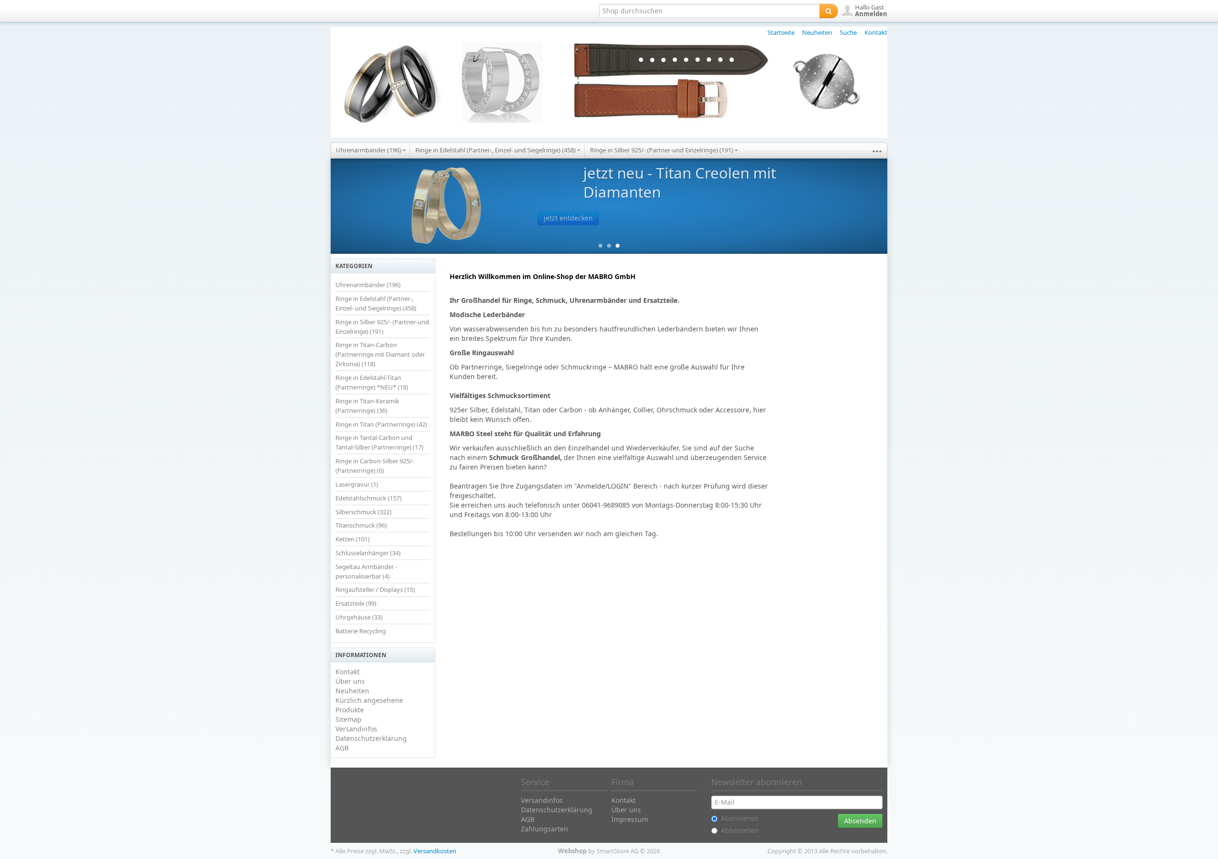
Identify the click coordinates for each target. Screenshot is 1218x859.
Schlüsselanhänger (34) (368, 553)
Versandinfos (356, 728)
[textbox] (709, 11)
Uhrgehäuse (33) (359, 617)
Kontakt (875, 32)
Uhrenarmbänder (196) (369, 150)
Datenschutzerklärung (371, 738)
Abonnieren (739, 818)
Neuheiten (817, 32)
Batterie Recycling (360, 631)
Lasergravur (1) (356, 484)
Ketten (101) (352, 539)
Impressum (629, 819)
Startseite (781, 32)
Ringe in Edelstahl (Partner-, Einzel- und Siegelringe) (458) (496, 150)
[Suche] (828, 11)
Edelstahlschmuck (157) (368, 498)
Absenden (860, 820)
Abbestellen (740, 830)
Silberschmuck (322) (363, 512)
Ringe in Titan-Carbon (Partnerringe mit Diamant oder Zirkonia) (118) (380, 354)
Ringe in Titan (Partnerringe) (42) (381, 424)
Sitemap (348, 719)
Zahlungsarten (544, 828)
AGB (342, 747)
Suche (848, 32)
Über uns (350, 681)
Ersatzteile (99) (355, 603)
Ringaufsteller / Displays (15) (375, 589)
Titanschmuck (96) (361, 525)
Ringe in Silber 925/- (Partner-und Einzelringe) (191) (662, 150)
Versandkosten (434, 851)
